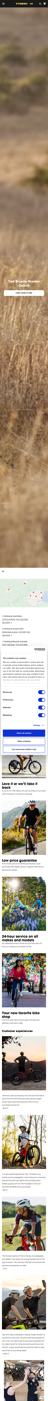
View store (6, 622)
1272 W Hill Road (8, 619)
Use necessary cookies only (24, 749)
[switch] (41, 700)
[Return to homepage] (3, 571)
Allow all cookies (24, 733)
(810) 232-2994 (22, 619)
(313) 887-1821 (24, 632)
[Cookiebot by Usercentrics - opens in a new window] (34, 649)
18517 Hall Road (8, 645)
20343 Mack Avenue (9, 632)
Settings (36, 725)
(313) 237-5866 (22, 645)
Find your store (24, 293)
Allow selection (24, 741)
